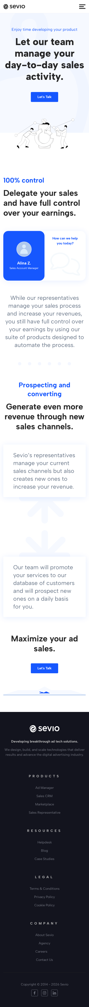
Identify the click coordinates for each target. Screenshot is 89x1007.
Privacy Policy (44, 897)
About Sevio (44, 935)
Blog (44, 851)
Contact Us (44, 960)
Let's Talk (44, 97)
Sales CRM (44, 796)
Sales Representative (44, 812)
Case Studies (44, 859)
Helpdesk (44, 842)
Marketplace (44, 804)
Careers (41, 951)
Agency (44, 943)
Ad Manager (44, 788)
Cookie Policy (44, 905)
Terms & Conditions (45, 889)
